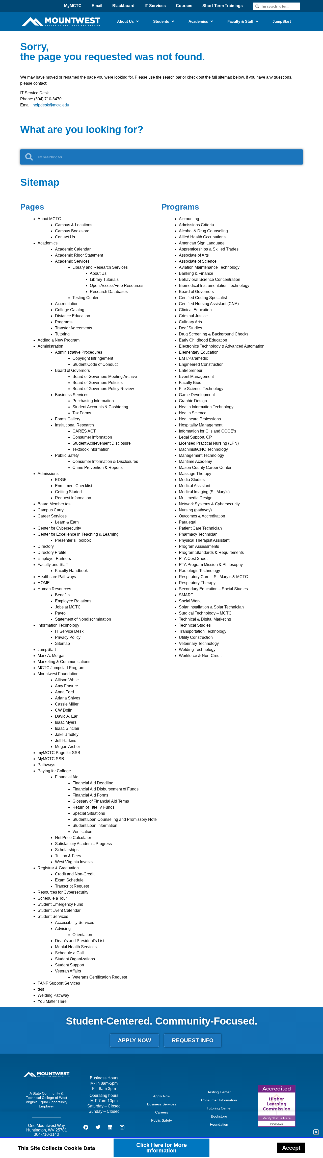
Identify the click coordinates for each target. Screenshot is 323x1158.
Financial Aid (66, 777)
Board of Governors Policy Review (103, 389)
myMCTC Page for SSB (59, 753)
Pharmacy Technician (198, 534)
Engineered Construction (201, 364)
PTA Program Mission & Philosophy (211, 564)
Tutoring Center (219, 1108)
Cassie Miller (66, 704)
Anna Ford (64, 692)
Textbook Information (91, 449)
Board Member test (54, 504)
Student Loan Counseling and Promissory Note (114, 819)
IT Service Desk (69, 631)
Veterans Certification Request (99, 977)
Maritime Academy (195, 461)
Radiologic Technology (199, 571)
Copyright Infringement (92, 358)
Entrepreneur (190, 370)
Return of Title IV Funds (93, 807)
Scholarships (66, 850)
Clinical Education (195, 310)
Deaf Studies (190, 328)
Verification (82, 831)
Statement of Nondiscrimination (83, 619)
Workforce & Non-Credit (200, 655)
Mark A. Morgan (52, 655)
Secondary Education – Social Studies (213, 589)
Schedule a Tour (52, 898)
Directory (46, 546)
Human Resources (54, 589)
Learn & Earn (67, 522)
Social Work (190, 601)
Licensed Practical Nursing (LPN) (209, 443)
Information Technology (58, 625)
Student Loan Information (94, 825)
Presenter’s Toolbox (73, 540)
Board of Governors (72, 370)
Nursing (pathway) (195, 510)
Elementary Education (199, 352)
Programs (63, 322)
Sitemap (62, 643)
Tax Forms (81, 413)
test (41, 989)
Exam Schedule (69, 880)
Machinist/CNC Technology (203, 449)
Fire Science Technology (201, 389)
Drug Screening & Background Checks (213, 334)
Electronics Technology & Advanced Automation (221, 346)
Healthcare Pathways (57, 577)
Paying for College (54, 771)
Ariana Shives (67, 698)
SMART (186, 595)
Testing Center (85, 298)
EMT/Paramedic (193, 358)
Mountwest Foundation (58, 674)
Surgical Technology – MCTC (205, 613)
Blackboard (123, 6)
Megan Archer (67, 746)
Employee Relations (73, 601)
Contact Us (65, 237)
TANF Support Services (59, 983)
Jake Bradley (66, 734)
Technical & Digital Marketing (205, 619)
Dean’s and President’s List (79, 941)
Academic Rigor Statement (79, 255)
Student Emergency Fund (60, 904)
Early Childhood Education (203, 340)
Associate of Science (198, 261)
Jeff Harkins (65, 740)
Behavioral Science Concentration (209, 279)
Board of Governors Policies (97, 382)
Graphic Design (193, 401)
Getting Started (68, 492)
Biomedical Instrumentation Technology (214, 285)
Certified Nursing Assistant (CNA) (209, 304)
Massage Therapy (195, 473)
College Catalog (69, 310)
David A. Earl (66, 716)
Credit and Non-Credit (74, 874)
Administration (50, 346)
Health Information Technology (206, 407)
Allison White (67, 680)
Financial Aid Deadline (92, 783)
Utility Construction (196, 637)
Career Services (52, 516)
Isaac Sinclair (67, 728)
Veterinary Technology (199, 643)
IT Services (155, 6)
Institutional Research (74, 425)
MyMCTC (73, 6)
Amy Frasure (66, 686)
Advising (63, 928)
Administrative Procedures (78, 352)
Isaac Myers (65, 722)
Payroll (61, 613)
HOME (44, 583)
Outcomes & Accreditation (202, 516)
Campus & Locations (73, 225)
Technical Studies (195, 625)
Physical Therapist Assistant (204, 540)
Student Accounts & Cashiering (100, 407)
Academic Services (72, 261)
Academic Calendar (73, 249)
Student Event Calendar (59, 910)
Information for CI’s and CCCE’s (207, 431)
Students (161, 21)
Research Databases (109, 291)
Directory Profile (52, 552)
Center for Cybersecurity (59, 528)
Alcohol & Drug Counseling (203, 231)
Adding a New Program (58, 340)
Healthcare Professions (200, 419)
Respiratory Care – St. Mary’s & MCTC (213, 577)
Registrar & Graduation (58, 868)
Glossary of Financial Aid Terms (100, 801)
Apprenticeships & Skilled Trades (208, 249)
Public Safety (67, 455)
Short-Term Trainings (222, 6)
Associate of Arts (194, 255)
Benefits (62, 595)
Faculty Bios (190, 382)
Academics (198, 21)
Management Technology (201, 455)
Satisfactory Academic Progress (83, 844)
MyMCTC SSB (51, 759)
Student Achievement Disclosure (101, 443)
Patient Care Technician (200, 528)
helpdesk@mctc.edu (51, 105)
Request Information (73, 498)
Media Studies (192, 480)
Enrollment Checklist (73, 486)
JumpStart (282, 21)
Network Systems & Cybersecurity (209, 504)
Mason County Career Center (205, 467)
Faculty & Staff (240, 21)
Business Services (71, 395)
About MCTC (49, 219)
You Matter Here (52, 1001)
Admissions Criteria (196, 225)
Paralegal (187, 522)
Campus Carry (51, 510)
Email (97, 6)
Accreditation (66, 304)
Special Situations (88, 813)
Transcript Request (72, 886)
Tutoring (62, 334)
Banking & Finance (196, 273)
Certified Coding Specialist (203, 298)
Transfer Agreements (73, 328)
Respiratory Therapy (197, 583)
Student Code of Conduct (95, 364)
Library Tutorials (104, 279)
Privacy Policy (67, 637)
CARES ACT (84, 431)
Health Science (192, 413)
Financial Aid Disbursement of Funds (105, 789)
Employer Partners (54, 558)
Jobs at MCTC (68, 607)
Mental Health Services (76, 947)
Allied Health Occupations (202, 237)
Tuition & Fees (68, 856)
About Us (125, 21)
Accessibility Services (74, 922)
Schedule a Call (69, 953)
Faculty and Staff (53, 564)
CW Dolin (63, 710)
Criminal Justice (193, 316)
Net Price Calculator (73, 837)
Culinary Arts (190, 322)
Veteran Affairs (68, 971)
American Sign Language (202, 243)
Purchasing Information (93, 401)
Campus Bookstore (72, 231)
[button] (316, 1132)
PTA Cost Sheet (193, 558)
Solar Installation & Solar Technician (211, 607)
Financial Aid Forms (90, 795)
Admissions (48, 473)
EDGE (61, 480)
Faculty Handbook (71, 571)
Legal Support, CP (195, 437)
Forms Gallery (67, 419)
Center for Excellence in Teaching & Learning (78, 534)
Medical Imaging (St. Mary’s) (204, 492)
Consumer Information (92, 437)
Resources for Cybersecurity (63, 892)
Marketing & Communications (64, 662)
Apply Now (161, 1096)
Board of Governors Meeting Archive (104, 376)
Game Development (197, 395)
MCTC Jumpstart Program (61, 668)
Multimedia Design (195, 498)
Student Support (69, 965)
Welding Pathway (53, 995)
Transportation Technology (202, 631)
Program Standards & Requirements (211, 552)
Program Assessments (199, 546)
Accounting (189, 219)
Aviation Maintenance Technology (209, 267)
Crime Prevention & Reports (97, 467)
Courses (184, 6)
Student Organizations (75, 959)
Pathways (46, 765)
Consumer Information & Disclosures (105, 461)
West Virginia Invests (74, 862)
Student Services (53, 916)
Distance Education (72, 316)
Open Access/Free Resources (116, 285)
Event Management (196, 376)
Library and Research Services (100, 267)
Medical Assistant (194, 486)
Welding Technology (197, 649)
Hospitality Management (200, 425)
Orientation (82, 935)
